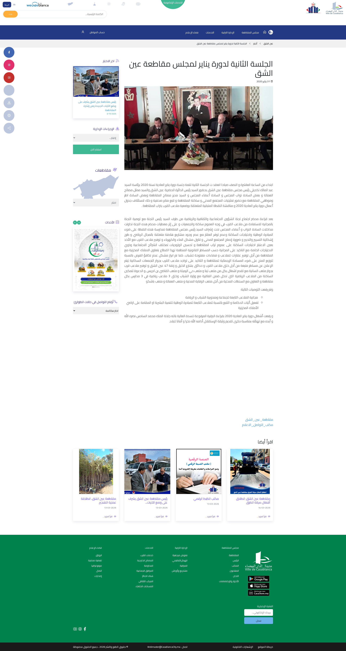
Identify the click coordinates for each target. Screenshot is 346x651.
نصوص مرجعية (179, 555)
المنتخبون (234, 571)
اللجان (236, 576)
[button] (75, 88)
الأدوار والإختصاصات (229, 581)
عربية (7, 4)
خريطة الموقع (265, 646)
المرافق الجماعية (144, 571)
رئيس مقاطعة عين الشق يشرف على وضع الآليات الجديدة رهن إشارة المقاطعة (97, 106)
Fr (14, 4)
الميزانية (183, 565)
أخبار (255, 43)
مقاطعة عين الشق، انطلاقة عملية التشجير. (98, 500)
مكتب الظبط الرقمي (206, 499)
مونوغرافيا (96, 565)
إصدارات (98, 576)
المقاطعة (234, 555)
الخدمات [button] (210, 32)
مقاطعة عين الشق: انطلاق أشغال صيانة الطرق (253, 500)
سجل (258, 620)
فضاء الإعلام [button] (191, 32)
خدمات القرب (146, 555)
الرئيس (236, 560)
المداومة (148, 565)
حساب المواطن (97, 32)
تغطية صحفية (95, 560)
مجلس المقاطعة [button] (250, 32)
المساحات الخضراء (144, 586)
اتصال (99, 571)
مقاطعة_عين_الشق (259, 420)
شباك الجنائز (147, 576)
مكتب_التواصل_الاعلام (257, 425)
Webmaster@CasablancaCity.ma (163, 647)
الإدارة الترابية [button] (227, 32)
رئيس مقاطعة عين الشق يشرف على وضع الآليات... (147, 500)
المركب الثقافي (145, 581)
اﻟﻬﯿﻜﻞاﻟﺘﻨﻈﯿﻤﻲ (179, 560)
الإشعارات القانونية (243, 646)
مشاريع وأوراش (179, 571)
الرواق (99, 555)
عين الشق (268, 43)
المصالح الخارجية (145, 560)
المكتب (235, 565)
